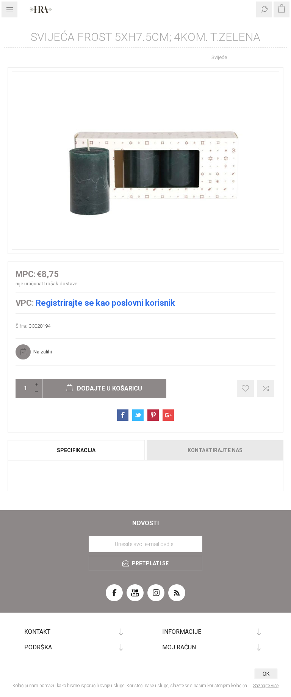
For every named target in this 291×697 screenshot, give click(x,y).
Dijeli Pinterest (153, 415)
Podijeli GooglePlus (168, 415)
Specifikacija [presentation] (76, 450)
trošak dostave (60, 283)
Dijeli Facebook (122, 415)
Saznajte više (265, 685)
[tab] (77, 450)
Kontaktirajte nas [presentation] (215, 450)
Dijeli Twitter (138, 415)
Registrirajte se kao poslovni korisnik (105, 303)
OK (266, 674)
